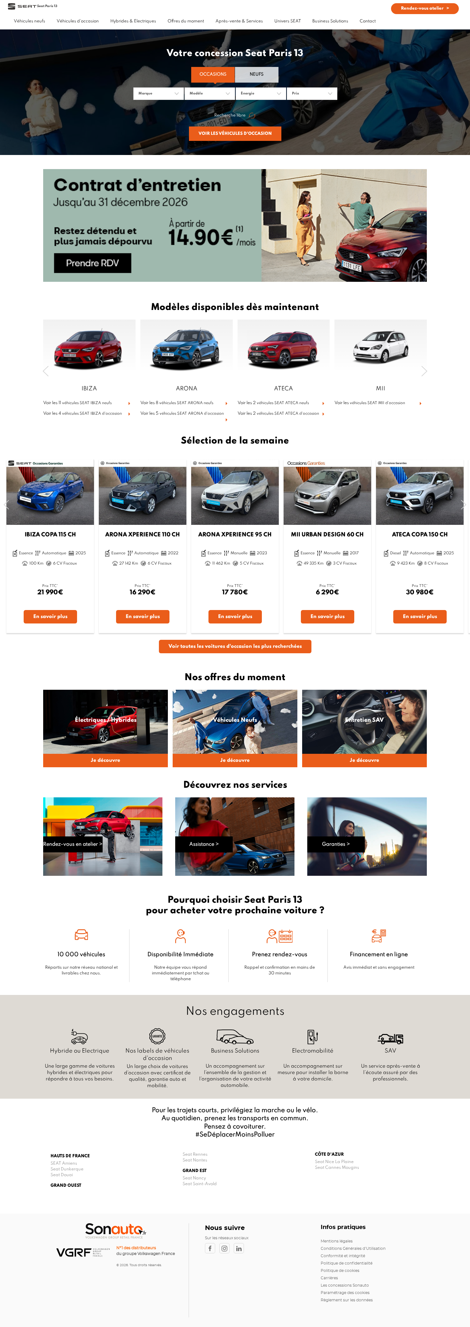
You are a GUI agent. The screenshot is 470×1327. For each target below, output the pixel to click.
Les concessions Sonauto (345, 1285)
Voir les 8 (176, 403)
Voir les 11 (77, 403)
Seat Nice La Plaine (334, 1162)
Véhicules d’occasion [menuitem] (78, 21)
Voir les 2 (273, 403)
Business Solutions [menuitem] (330, 21)
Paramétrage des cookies (345, 1293)
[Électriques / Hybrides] (105, 728)
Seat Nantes (195, 1160)
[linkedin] (240, 1248)
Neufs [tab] (256, 74)
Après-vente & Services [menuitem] (239, 21)
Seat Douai (62, 1175)
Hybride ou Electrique (79, 1051)
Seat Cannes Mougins (337, 1168)
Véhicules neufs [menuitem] (29, 21)
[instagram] (226, 1248)
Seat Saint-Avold (200, 1184)
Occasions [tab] (213, 74)
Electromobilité (312, 1051)
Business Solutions (235, 1051)
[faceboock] (212, 1248)
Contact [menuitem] (368, 21)
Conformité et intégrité (343, 1256)
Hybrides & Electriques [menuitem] (133, 21)
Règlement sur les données (347, 1300)
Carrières (329, 1278)
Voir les (369, 403)
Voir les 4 (82, 413)
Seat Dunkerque (67, 1169)
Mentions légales (337, 1241)
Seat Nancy (194, 1178)
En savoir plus (50, 616)
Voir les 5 (182, 413)
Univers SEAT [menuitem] (287, 21)
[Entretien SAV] (364, 728)
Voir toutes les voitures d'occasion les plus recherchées (235, 646)
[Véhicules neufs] (235, 728)
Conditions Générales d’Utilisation (353, 1248)
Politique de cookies (340, 1271)
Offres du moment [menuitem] (186, 21)
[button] (46, 371)
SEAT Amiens (64, 1163)
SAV (390, 1051)
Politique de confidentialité (346, 1263)
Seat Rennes (195, 1154)
